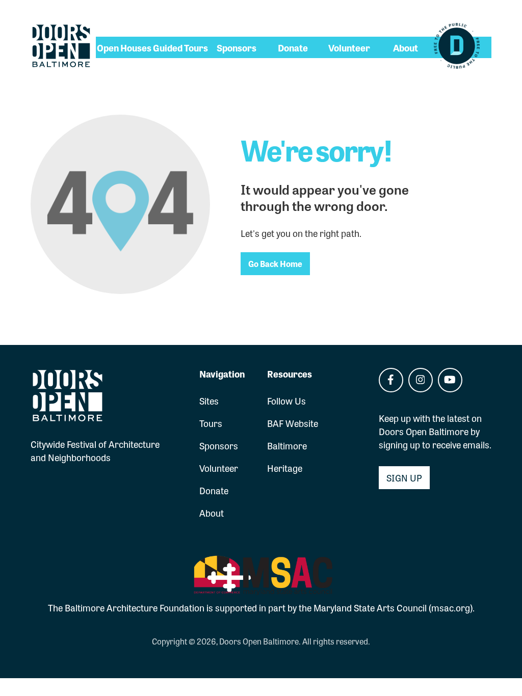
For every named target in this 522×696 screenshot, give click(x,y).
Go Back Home (275, 263)
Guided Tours (180, 47)
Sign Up (404, 477)
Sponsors (236, 47)
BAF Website (292, 423)
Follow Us (286, 400)
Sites (209, 400)
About (405, 47)
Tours (210, 423)
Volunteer (349, 47)
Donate (293, 47)
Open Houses (124, 47)
